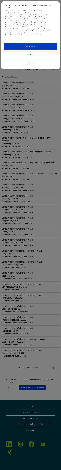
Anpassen (30, 63)
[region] (30, 35)
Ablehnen (30, 54)
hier (41, 35)
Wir (6, 11)
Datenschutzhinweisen (12, 35)
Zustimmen (30, 46)
